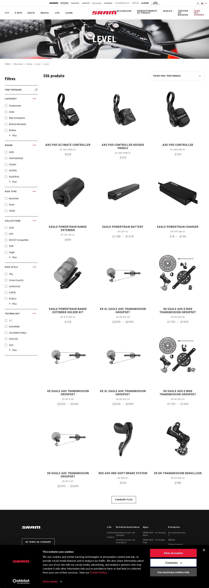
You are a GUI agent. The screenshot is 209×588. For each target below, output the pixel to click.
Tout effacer (13, 90)
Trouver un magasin (183, 13)
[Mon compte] (198, 3)
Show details (50, 581)
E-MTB (18, 13)
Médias (171, 540)
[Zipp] (86, 3)
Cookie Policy (98, 572)
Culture (110, 537)
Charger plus (123, 500)
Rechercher (124, 11)
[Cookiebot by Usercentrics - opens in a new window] (21, 581)
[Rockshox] (64, 3)
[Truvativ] (75, 3)
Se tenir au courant (38, 542)
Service (167, 11)
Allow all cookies (173, 553)
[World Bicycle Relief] (155, 3)
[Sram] (53, 3)
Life (57, 13)
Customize (171, 562)
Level (38, 64)
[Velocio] (135, 3)
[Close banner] (204, 550)
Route (31, 13)
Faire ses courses (199, 13)
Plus (14, 135)
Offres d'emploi (175, 544)
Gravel (44, 13)
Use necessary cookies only (173, 572)
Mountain (18, 64)
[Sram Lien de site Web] (104, 12)
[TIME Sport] (108, 3)
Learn (69, 13)
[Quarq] (97, 3)
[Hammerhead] (122, 3)
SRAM (8, 64)
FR (205, 3)
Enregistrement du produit (147, 12)
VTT (7, 13)
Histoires (111, 533)
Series (29, 64)
